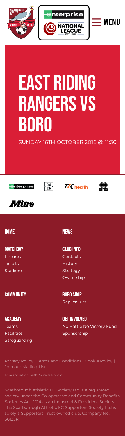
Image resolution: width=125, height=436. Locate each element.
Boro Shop (72, 294)
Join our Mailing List (25, 366)
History (70, 263)
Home (10, 231)
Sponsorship (75, 333)
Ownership (74, 277)
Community (15, 294)
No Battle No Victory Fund (90, 326)
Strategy (71, 270)
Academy (13, 319)
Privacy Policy (21, 361)
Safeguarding (18, 340)
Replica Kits (74, 302)
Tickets (12, 263)
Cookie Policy (100, 361)
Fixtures (13, 256)
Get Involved (75, 319)
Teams (11, 326)
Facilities (14, 333)
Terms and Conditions (61, 361)
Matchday (14, 249)
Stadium (13, 270)
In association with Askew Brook (33, 375)
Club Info (72, 249)
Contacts (72, 256)
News (67, 231)
